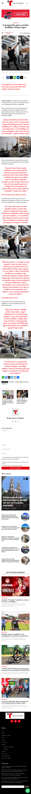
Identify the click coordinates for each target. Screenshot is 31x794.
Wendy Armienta (6, 508)
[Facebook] (7, 77)
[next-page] (27, 479)
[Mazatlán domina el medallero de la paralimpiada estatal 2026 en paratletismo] (15, 621)
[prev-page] (24, 479)
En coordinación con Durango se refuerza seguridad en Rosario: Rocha (8, 402)
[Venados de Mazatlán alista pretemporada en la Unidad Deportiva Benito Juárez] (15, 688)
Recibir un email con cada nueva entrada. (12, 465)
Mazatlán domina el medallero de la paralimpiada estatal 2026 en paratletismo (15, 635)
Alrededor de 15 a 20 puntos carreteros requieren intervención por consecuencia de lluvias (11, 528)
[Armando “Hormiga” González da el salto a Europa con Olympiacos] (15, 586)
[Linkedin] (18, 77)
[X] (11, 77)
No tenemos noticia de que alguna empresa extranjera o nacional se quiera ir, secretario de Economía (10, 517)
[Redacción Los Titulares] (3, 33)
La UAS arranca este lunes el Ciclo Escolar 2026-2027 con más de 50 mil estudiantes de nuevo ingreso (11, 549)
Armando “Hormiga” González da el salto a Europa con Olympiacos (15, 601)
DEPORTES (11, 382)
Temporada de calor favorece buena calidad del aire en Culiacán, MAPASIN (15, 501)
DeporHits (15, 22)
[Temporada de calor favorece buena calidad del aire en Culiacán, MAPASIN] (15, 493)
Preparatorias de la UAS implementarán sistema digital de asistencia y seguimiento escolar (10, 560)
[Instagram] (15, 421)
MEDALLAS (4, 383)
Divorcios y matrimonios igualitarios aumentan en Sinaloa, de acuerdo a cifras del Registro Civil (10, 538)
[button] (27, 790)
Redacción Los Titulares (9, 33)
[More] (25, 77)
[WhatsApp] (14, 77)
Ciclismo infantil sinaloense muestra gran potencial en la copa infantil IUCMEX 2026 (15, 669)
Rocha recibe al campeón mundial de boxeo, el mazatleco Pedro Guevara (22, 401)
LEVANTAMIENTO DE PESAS (22, 382)
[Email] (21, 77)
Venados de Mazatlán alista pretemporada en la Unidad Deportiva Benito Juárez (15, 702)
